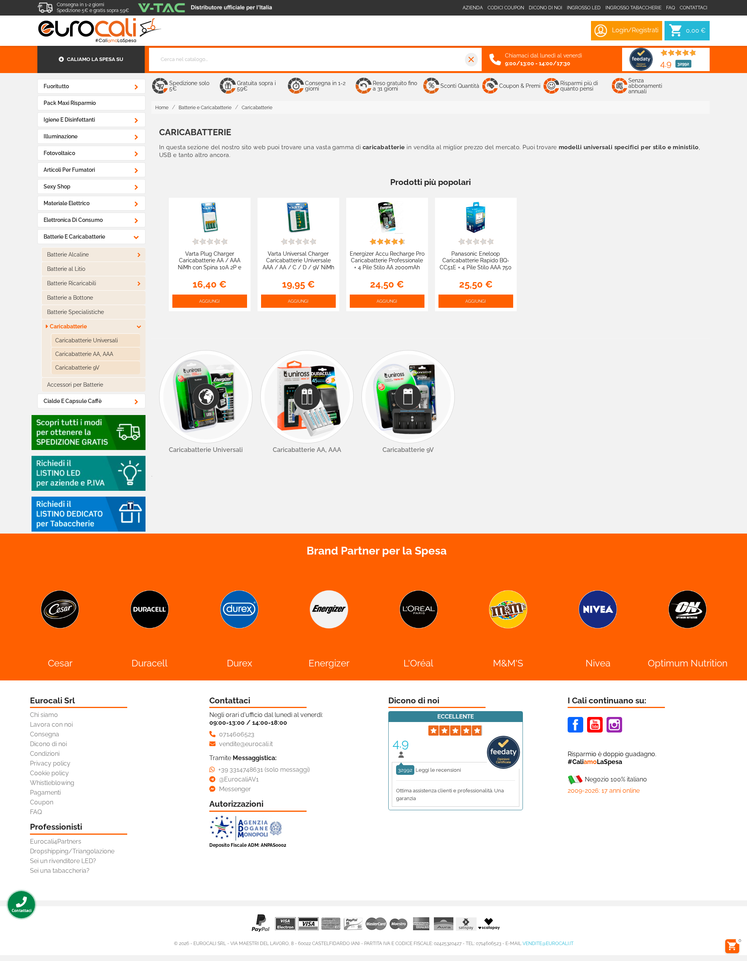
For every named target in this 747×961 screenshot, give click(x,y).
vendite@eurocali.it (548, 943)
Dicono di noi (545, 7)
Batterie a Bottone (70, 298)
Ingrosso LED (584, 7)
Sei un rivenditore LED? (63, 861)
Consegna (44, 734)
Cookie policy (49, 773)
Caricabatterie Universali (86, 340)
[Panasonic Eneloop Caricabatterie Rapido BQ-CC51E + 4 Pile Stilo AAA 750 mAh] (475, 217)
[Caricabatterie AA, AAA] (307, 396)
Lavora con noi (51, 724)
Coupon (41, 802)
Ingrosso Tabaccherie (633, 7)
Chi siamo (44, 715)
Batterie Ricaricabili (71, 283)
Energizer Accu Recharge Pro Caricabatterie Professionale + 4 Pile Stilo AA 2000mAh (387, 260)
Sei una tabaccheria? (59, 870)
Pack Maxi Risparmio (70, 103)
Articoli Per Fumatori (69, 170)
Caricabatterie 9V (77, 368)
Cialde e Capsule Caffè (73, 401)
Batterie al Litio (66, 269)
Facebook (575, 725)
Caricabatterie (68, 326)
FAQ (36, 812)
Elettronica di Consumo (73, 220)
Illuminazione (60, 136)
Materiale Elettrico (66, 203)
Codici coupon (505, 7)
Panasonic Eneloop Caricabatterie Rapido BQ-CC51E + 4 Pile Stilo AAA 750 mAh (476, 263)
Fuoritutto (56, 86)
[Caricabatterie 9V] (408, 396)
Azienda (473, 7)
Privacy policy (50, 763)
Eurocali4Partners (55, 841)
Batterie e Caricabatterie (74, 237)
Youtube (595, 725)
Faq (670, 7)
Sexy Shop (57, 186)
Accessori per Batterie (75, 385)
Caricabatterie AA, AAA (84, 354)
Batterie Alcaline (68, 254)
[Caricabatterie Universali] (206, 396)
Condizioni (45, 753)
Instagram (614, 725)
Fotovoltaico (59, 153)
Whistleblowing (52, 783)
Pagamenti (45, 792)
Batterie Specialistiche (75, 312)
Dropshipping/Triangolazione (72, 851)
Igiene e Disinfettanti (69, 120)
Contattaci (693, 7)
